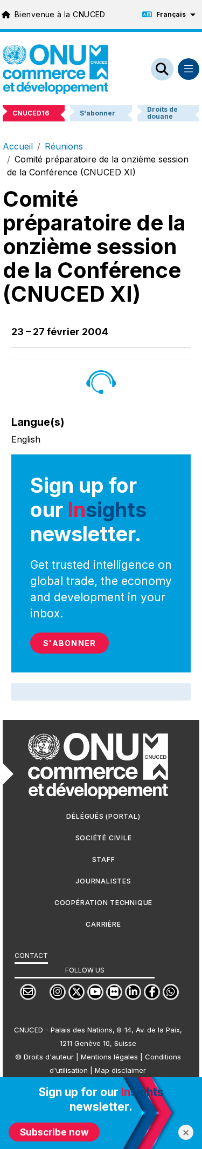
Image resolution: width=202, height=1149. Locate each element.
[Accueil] (55, 69)
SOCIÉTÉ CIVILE (103, 838)
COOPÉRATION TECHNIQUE (103, 903)
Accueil (18, 146)
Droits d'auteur (49, 1056)
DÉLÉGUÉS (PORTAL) (103, 816)
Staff (103, 859)
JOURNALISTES (103, 881)
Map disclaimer (120, 1070)
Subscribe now (54, 1132)
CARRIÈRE (103, 924)
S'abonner (69, 643)
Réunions (64, 146)
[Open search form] (162, 69)
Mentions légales (109, 1056)
